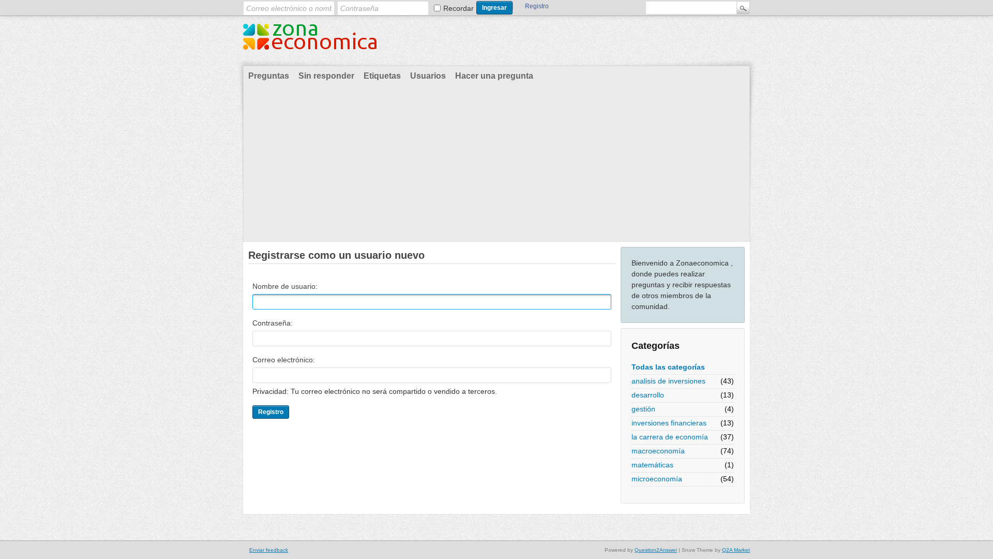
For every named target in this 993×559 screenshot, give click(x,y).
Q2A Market (736, 550)
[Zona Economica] (310, 43)
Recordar (458, 8)
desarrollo (647, 395)
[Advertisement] (496, 163)
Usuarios (428, 75)
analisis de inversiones (668, 381)
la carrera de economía (669, 437)
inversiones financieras (668, 423)
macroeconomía (658, 451)
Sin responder (326, 75)
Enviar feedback (268, 550)
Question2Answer (656, 550)
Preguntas (268, 75)
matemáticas (652, 465)
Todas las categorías (668, 367)
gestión (643, 409)
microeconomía (656, 479)
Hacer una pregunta (494, 75)
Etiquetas (382, 75)
